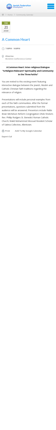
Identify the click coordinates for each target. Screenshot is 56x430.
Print (7, 130)
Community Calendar (24, 15)
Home (3, 15)
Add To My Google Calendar (28, 130)
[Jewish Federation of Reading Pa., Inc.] (18, 7)
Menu (50, 6)
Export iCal (7, 136)
